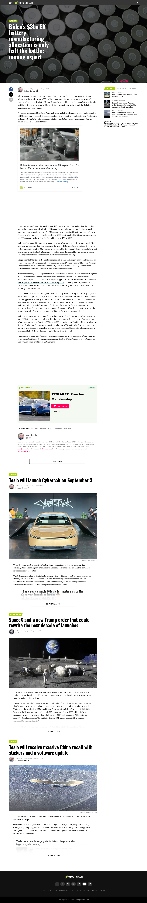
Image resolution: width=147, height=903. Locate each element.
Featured (67, 428)
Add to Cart (62, 406)
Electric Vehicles (55, 428)
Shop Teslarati (28, 388)
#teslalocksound (128, 125)
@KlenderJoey (72, 339)
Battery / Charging (38, 428)
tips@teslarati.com (46, 342)
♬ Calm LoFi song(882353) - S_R (115, 126)
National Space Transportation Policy (54, 709)
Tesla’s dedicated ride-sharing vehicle (43, 576)
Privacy (102, 890)
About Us (52, 890)
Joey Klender (30, 91)
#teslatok (118, 125)
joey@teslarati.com (28, 339)
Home (43, 890)
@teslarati (107, 122)
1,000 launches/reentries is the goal (33, 706)
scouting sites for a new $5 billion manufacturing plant (41, 282)
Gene (19, 633)
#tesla (112, 125)
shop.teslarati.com (24, 451)
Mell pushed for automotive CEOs (32, 316)
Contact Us (64, 890)
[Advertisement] (57, 210)
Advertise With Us (80, 890)
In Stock (91, 388)
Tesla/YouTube (123, 81)
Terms (94, 890)
